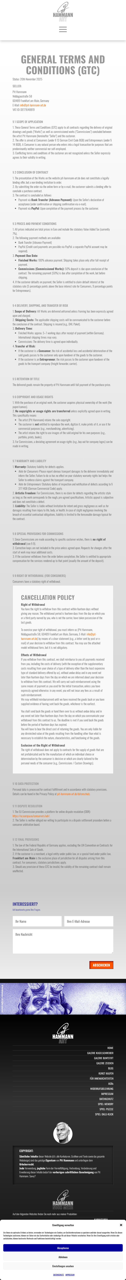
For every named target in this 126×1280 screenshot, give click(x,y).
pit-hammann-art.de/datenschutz (73, 794)
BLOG (110, 1068)
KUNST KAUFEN (106, 1073)
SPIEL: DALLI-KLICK (104, 1114)
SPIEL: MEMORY (105, 1104)
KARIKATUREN (101, 1220)
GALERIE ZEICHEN (104, 1063)
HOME (110, 1048)
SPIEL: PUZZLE (106, 1109)
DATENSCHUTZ (58, 1274)
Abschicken (101, 965)
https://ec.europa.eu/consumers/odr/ (31, 816)
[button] (121, 1225)
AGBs (110, 1084)
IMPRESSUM (69, 1274)
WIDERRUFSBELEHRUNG (101, 1089)
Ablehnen (63, 1257)
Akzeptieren (63, 1248)
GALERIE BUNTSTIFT (103, 1058)
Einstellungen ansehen (63, 1266)
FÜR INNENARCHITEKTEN (101, 1078)
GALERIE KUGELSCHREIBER (100, 1053)
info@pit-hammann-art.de (33, 105)
